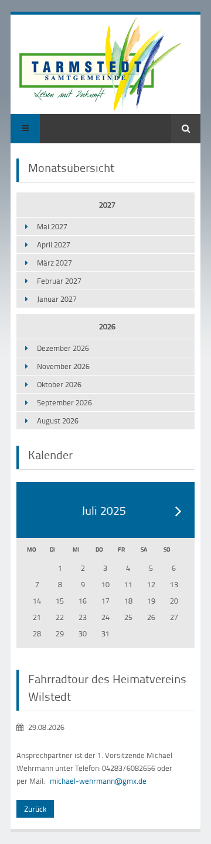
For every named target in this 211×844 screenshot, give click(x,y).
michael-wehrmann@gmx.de (98, 781)
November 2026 (63, 366)
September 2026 (64, 402)
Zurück (35, 809)
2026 (107, 326)
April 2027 (53, 244)
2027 (107, 204)
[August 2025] (178, 511)
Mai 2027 (52, 226)
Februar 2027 (59, 280)
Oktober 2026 (59, 384)
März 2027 (54, 262)
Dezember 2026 (63, 348)
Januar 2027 (57, 299)
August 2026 (58, 420)
